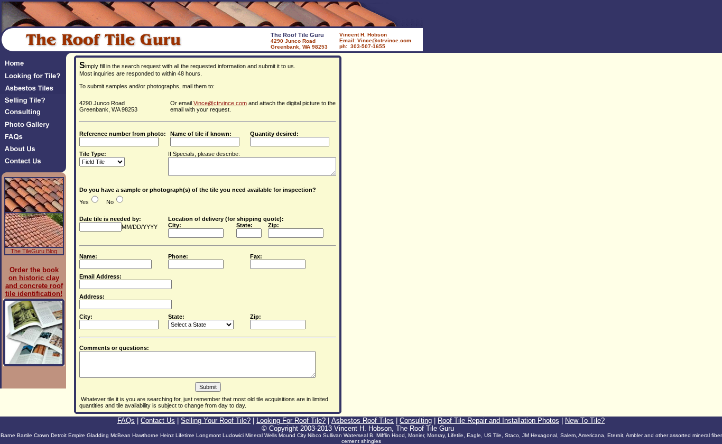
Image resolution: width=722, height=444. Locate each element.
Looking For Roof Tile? (291, 420)
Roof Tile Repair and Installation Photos (498, 420)
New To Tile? (585, 420)
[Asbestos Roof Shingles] (35, 91)
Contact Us (158, 420)
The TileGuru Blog (34, 251)
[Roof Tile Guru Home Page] (33, 66)
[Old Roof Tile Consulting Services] (35, 115)
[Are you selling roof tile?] (35, 103)
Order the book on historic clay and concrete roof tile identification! (34, 282)
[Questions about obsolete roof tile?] (35, 139)
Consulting (416, 420)
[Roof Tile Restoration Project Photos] (35, 127)
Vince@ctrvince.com (220, 103)
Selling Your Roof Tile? (216, 420)
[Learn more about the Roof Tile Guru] (35, 151)
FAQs (126, 420)
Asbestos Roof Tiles (362, 420)
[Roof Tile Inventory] (35, 79)
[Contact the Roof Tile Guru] (35, 164)
